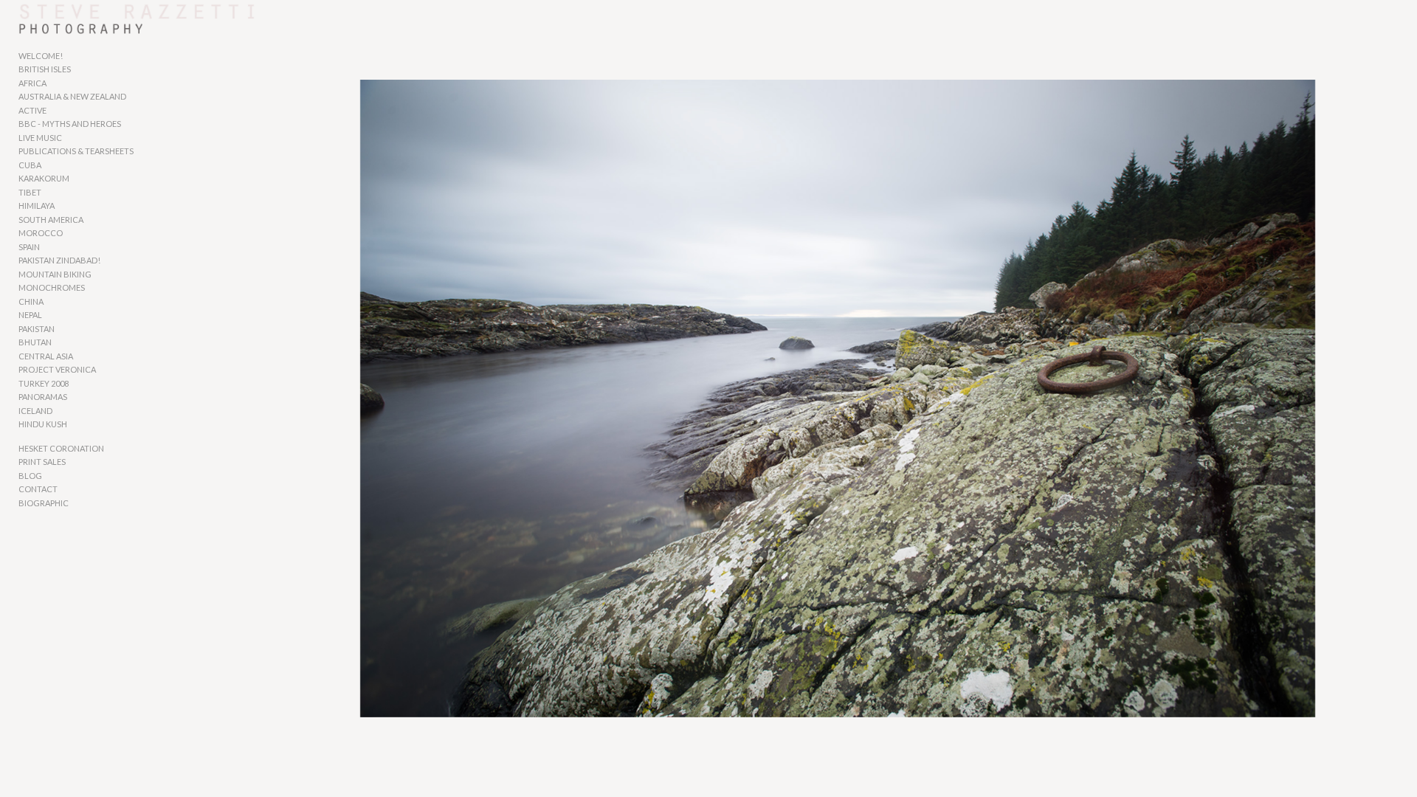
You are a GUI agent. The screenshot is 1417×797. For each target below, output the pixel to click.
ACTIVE (32, 110)
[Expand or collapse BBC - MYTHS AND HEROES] (131, 125)
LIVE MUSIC (40, 137)
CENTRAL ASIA (45, 356)
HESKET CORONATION (61, 448)
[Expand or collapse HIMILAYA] (65, 207)
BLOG (30, 475)
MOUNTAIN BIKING (55, 274)
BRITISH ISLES (44, 69)
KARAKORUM (43, 178)
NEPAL (30, 315)
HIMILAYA (36, 205)
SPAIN (29, 247)
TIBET (29, 192)
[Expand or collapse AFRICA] (56, 83)
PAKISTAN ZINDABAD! (59, 260)
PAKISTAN (36, 329)
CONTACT (38, 489)
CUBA (29, 165)
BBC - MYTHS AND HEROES (69, 123)
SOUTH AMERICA (50, 219)
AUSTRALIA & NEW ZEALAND (72, 96)
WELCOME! (40, 56)
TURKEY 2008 (43, 383)
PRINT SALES (42, 461)
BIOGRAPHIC (43, 503)
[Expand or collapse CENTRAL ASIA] (83, 356)
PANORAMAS (42, 396)
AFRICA (32, 83)
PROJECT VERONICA (57, 369)
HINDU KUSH (42, 424)
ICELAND (35, 410)
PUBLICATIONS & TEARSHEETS (76, 151)
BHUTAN (35, 342)
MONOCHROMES (51, 287)
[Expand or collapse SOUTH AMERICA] (93, 220)
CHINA (31, 301)
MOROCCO (40, 233)
